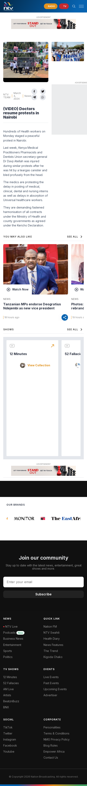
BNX (6, 707)
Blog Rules (51, 745)
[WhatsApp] (43, 97)
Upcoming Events (55, 689)
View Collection (39, 365)
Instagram (9, 739)
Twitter (7, 733)
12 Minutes (18, 354)
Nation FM (50, 626)
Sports (7, 651)
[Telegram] (34, 97)
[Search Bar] (74, 6)
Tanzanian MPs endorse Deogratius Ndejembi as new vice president (32, 306)
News (27, 95)
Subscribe (43, 594)
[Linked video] (68, 51)
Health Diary (52, 638)
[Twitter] (43, 91)
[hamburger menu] (81, 6)
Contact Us (51, 757)
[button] (80, 6)
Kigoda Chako (53, 657)
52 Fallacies (74, 354)
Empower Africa (54, 751)
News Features (53, 645)
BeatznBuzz (11, 701)
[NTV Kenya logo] (8, 6)
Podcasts (13, 632)
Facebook (10, 745)
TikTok (8, 727)
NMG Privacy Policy (57, 739)
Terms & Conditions (56, 733)
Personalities (52, 727)
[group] (22, 518)
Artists (7, 695)
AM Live (8, 689)
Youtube (8, 751)
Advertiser (50, 695)
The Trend (51, 651)
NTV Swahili (51, 632)
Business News (13, 638)
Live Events (51, 677)
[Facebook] (34, 91)
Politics (8, 657)
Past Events (51, 683)
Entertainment (12, 645)
